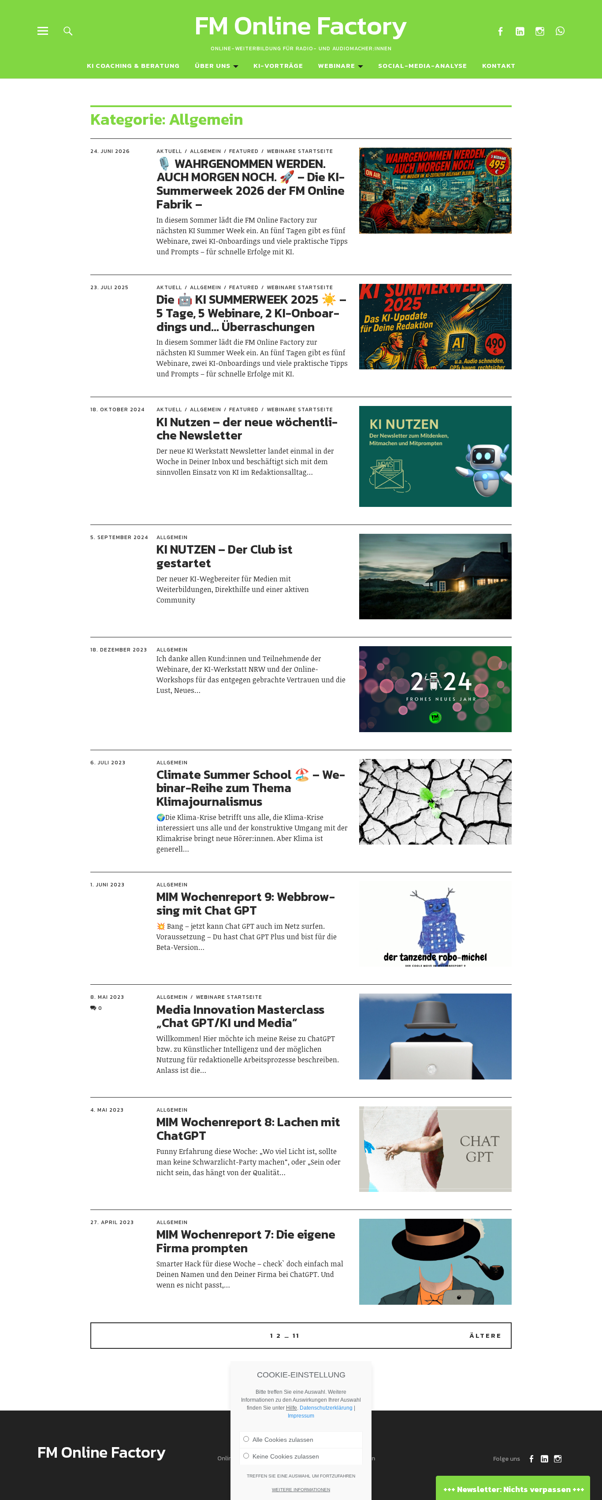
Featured (244, 151)
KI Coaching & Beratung (133, 65)
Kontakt (499, 65)
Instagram (540, 31)
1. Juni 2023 (107, 885)
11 (296, 1335)
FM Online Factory (301, 25)
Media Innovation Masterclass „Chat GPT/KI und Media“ (240, 1016)
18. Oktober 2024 (117, 409)
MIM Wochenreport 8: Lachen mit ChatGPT (248, 1129)
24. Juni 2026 (110, 151)
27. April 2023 (112, 1222)
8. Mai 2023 (107, 997)
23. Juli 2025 (109, 287)
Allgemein (205, 151)
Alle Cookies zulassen (283, 1439)
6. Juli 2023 (108, 763)
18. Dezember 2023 (118, 650)
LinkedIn (520, 31)
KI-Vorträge (278, 65)
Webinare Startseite (300, 151)
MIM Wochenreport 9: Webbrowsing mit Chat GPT (245, 903)
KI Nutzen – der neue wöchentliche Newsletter (247, 429)
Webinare (336, 65)
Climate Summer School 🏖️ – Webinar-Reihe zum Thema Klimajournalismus (250, 788)
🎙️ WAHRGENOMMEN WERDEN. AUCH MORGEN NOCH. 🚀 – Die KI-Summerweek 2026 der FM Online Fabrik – (250, 183)
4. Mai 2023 (107, 1110)
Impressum (301, 1416)
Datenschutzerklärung (326, 1408)
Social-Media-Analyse (422, 65)
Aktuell (169, 151)
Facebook (500, 31)
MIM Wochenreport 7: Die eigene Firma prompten (245, 1241)
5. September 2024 (119, 537)
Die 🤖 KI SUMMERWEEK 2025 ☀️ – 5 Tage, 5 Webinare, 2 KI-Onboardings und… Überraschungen (251, 313)
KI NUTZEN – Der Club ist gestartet (224, 556)
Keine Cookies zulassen (286, 1456)
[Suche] (68, 31)
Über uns (212, 65)
